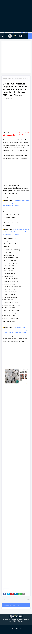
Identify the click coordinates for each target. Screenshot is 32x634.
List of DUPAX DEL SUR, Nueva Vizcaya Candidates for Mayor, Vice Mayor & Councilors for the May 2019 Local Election (15, 330)
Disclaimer (18, 628)
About (11, 627)
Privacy (12, 628)
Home (4, 77)
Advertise (17, 627)
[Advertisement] (16, 16)
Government (8, 77)
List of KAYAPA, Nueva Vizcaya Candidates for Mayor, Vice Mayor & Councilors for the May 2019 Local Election (16, 203)
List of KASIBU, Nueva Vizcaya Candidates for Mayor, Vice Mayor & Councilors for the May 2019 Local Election (16, 232)
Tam (5, 98)
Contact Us (24, 627)
